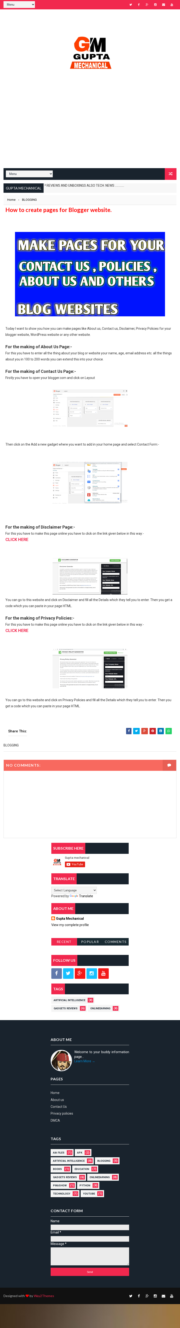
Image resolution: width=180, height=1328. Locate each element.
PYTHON (84, 1185)
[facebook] (138, 4)
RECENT (64, 942)
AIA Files (58, 1152)
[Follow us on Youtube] (103, 973)
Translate (86, 896)
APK (79, 1152)
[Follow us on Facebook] (56, 973)
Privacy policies (62, 1113)
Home (55, 1093)
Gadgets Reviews (66, 1008)
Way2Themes (44, 1296)
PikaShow (60, 1185)
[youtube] (171, 4)
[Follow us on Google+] (80, 973)
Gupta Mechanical (70, 918)
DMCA (55, 1120)
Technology (61, 1193)
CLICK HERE (16, 539)
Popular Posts (90, 943)
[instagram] (155, 4)
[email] (163, 4)
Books (57, 1169)
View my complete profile (70, 925)
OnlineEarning (100, 1008)
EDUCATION (82, 1169)
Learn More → (84, 1061)
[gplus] (147, 4)
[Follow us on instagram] (91, 973)
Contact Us (59, 1107)
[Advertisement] (90, 130)
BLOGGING (103, 1160)
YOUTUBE (89, 1193)
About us (57, 1100)
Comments (116, 942)
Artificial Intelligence (69, 1000)
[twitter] (130, 4)
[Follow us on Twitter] (68, 973)
